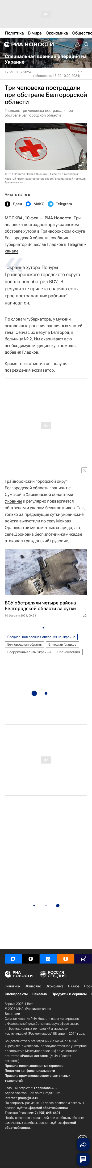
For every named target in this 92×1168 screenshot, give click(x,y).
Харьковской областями (49, 494)
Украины (13, 501)
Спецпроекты (16, 994)
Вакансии (12, 1014)
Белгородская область (24, 644)
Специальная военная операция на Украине (41, 637)
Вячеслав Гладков (62, 644)
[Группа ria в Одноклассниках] (65, 959)
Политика (12, 986)
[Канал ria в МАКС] (13, 959)
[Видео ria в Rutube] (83, 959)
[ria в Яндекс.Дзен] (30, 959)
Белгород (60, 332)
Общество (33, 986)
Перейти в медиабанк (64, 174)
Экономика (54, 986)
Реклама (39, 994)
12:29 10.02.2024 (18, 72)
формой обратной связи (48, 1108)
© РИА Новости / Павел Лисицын (26, 174)
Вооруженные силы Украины (29, 652)
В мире (73, 986)
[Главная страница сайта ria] (28, 44)
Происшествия (68, 652)
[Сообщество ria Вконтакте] (48, 959)
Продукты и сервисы (69, 994)
